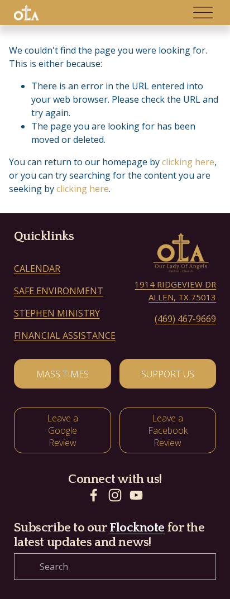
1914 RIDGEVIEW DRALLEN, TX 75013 (175, 290)
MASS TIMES (62, 374)
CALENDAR (37, 268)
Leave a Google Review (62, 430)
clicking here (188, 162)
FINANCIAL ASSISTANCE (65, 335)
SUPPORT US (167, 374)
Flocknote (137, 528)
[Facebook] (93, 495)
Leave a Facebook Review (168, 430)
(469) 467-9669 (185, 319)
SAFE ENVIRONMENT (58, 291)
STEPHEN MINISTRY (57, 313)
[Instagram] (115, 495)
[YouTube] (136, 495)
